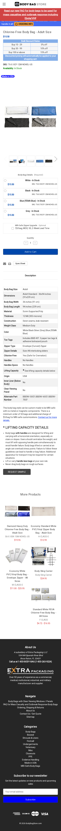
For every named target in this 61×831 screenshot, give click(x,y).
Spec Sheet (20, 263)
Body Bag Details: (30, 175)
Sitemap (30, 717)
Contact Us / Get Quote (30, 714)
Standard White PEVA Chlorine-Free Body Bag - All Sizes (43, 612)
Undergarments (30, 744)
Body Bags (31, 732)
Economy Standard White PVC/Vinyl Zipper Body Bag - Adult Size (43, 529)
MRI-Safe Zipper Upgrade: (30, 225)
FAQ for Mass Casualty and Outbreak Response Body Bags (30, 704)
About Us (30, 710)
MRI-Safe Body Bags (30, 766)
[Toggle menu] (4, 4)
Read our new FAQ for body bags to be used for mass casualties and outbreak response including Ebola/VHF (30, 14)
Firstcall (30, 741)
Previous (5, 158)
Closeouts (30, 753)
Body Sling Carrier (44, 571)
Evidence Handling (30, 760)
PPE (30, 756)
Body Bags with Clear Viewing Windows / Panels (30, 701)
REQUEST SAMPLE (17, 472)
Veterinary (30, 747)
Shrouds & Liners (30, 738)
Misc (30, 750)
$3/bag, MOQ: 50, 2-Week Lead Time (32, 228)
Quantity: (30, 238)
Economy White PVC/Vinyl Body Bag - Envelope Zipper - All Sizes (17, 576)
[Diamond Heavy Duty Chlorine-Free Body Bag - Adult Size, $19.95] (17, 511)
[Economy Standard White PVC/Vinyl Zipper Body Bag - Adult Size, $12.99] (43, 511)
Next (56, 158)
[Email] (4, 264)
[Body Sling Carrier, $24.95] (43, 556)
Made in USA (31, 763)
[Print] (9, 264)
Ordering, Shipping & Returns (30, 707)
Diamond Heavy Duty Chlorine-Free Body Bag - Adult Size (17, 529)
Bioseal (30, 735)
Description (30, 275)
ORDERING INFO (24, 24)
